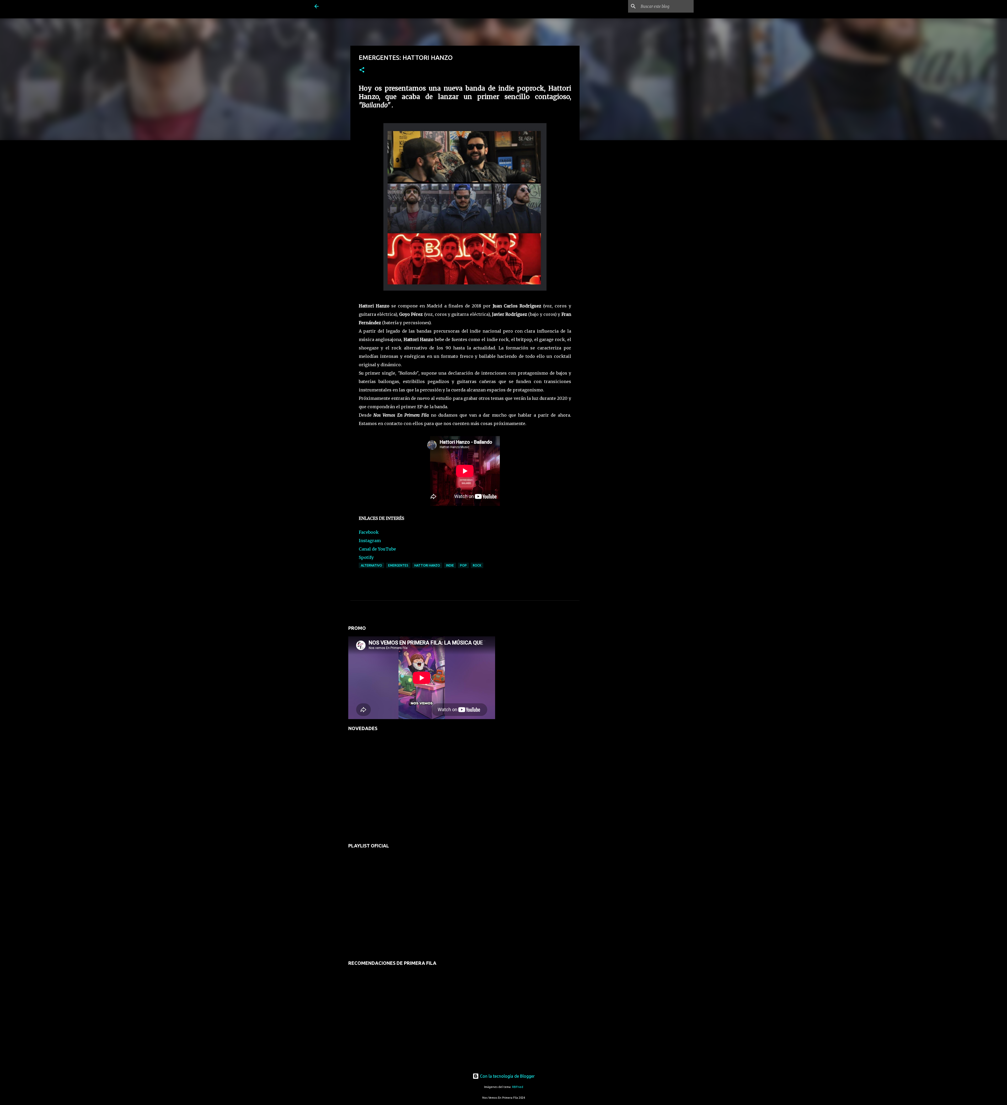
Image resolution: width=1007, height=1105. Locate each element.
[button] (362, 70)
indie (450, 565)
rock (477, 565)
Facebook (369, 532)
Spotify (366, 557)
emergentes (398, 565)
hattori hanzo (427, 565)
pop (463, 565)
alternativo (371, 565)
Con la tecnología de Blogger (507, 1076)
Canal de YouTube (377, 549)
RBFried (517, 1086)
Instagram (370, 540)
